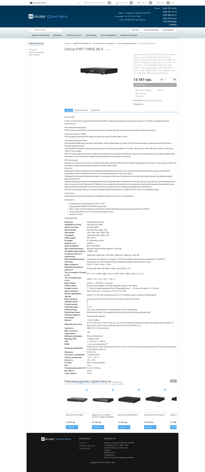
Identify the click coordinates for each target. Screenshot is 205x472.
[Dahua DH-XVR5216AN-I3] (129, 400)
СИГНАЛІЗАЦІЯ (91, 35)
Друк (162, 90)
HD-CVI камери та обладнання (104, 43)
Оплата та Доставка (151, 30)
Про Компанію (168, 30)
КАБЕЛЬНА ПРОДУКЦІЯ (129, 35)
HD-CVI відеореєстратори (127, 43)
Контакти (135, 30)
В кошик (71, 427)
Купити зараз (140, 85)
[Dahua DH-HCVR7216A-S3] (155, 400)
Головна (68, 43)
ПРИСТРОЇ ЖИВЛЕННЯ (108, 35)
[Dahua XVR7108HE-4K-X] (99, 71)
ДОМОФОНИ (57, 35)
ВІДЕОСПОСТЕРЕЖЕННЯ (40, 35)
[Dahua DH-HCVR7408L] (77, 400)
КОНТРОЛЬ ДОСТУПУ (74, 35)
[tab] (69, 110)
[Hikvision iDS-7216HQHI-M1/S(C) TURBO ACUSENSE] (103, 400)
